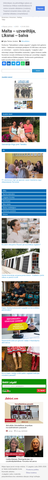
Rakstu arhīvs (7, 26)
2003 (17, 26)
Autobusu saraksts (9, 211)
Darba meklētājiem (9, 207)
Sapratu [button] (40, 8)
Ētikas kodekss (31, 473)
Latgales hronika (9, 197)
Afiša (4, 191)
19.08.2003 (25, 26)
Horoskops (6, 201)
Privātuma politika (32, 469)
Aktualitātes (25, 41)
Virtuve (5, 214)
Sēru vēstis (7, 204)
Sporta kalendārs (9, 194)
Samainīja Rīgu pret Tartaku (14, 144)
